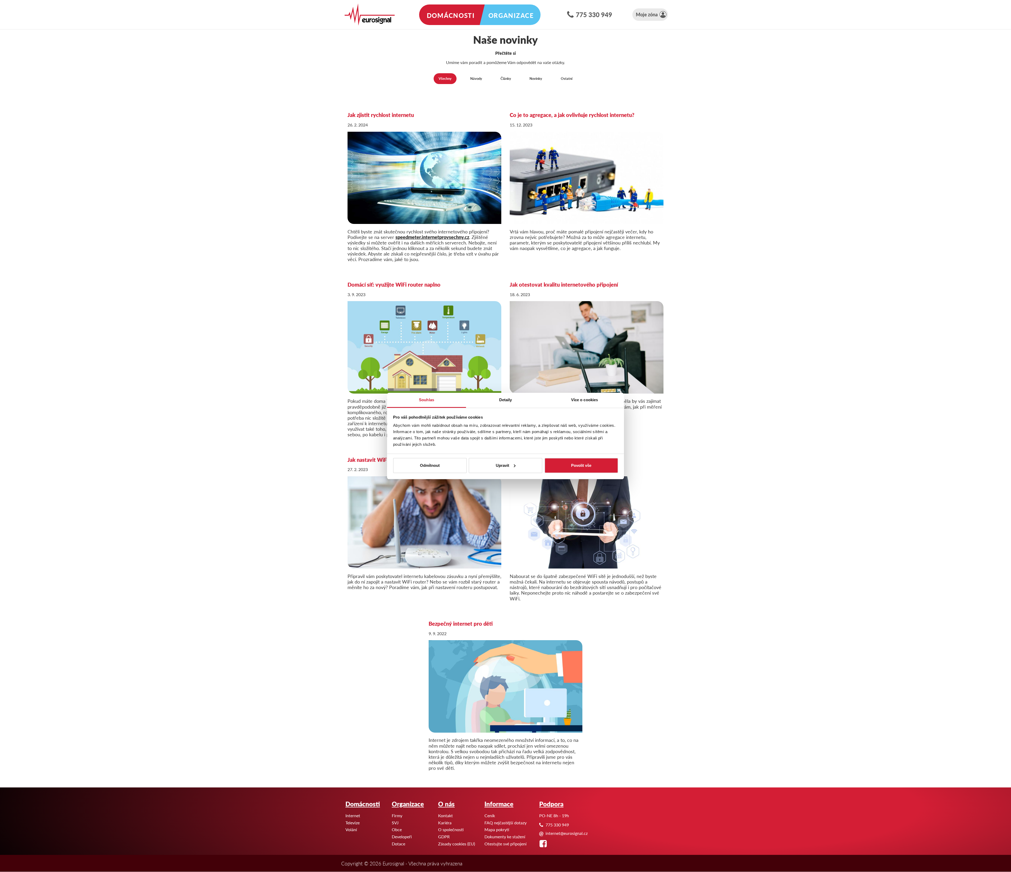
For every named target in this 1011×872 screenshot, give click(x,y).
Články (505, 78)
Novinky (535, 78)
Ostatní (566, 78)
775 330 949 (594, 14)
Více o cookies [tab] (584, 400)
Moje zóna (647, 14)
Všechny (445, 78)
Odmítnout (430, 465)
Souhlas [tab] (426, 400)
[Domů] (370, 14)
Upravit (502, 465)
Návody (476, 78)
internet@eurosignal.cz (567, 833)
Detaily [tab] (505, 400)
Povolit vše (581, 465)
